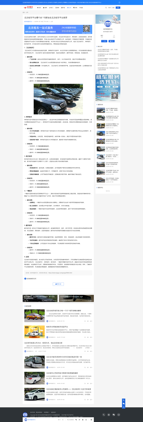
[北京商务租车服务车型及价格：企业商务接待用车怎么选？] (101, 149)
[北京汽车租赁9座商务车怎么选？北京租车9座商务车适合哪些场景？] (101, 164)
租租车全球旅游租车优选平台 (57, 327)
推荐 (46, 7)
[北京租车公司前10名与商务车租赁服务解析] (34, 378)
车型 (64, 7)
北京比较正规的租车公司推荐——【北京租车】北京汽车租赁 (68, 389)
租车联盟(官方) (28, 21)
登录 (109, 7)
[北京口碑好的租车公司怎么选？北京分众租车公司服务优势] (101, 133)
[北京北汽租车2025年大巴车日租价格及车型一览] (34, 362)
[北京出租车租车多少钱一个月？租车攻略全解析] (34, 315)
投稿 (118, 7)
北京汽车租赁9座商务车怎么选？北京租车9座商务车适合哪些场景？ (112, 164)
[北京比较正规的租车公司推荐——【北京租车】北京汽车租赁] (34, 394)
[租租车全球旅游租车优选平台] (34, 332)
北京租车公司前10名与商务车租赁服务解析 (62, 373)
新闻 (58, 7)
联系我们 (46, 412)
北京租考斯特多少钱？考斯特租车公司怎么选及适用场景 (112, 141)
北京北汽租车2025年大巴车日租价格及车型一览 (64, 357)
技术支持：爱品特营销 (36, 412)
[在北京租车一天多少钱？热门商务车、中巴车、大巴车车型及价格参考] (101, 156)
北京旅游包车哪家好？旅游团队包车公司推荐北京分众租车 (112, 125)
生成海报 (71, 419)
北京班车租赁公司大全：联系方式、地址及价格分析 (43, 343)
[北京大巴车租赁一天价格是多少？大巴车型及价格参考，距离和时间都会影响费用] (101, 180)
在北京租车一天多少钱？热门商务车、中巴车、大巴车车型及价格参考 (112, 156)
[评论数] (85, 321)
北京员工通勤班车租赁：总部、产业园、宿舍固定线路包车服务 (112, 110)
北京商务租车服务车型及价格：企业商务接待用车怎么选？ (112, 149)
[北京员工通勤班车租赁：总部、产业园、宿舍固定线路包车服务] (101, 110)
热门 (52, 7)
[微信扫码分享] (76, 419)
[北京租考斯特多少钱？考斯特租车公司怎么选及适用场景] (101, 141)
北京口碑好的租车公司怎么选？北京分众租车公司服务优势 (112, 133)
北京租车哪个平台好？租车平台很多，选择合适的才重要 (112, 172)
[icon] (103, 414)
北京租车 (42, 415)
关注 (105, 41)
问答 (76, 7)
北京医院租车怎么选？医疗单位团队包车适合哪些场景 (112, 118)
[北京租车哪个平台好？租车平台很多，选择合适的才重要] (101, 172)
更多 (82, 7)
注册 (113, 7)
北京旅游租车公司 (31, 278)
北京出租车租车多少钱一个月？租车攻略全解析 (63, 311)
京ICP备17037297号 (67, 415)
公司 (70, 7)
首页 (39, 7)
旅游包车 (53, 412)
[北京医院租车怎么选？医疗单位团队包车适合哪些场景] (101, 118)
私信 (112, 41)
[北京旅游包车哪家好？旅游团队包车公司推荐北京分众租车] (101, 125)
